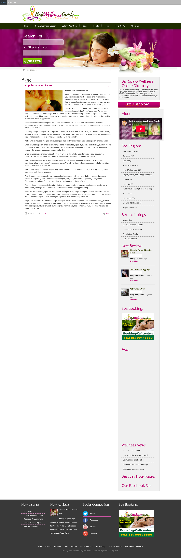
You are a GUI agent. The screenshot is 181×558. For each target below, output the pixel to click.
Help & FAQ (120, 26)
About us (139, 546)
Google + (93, 533)
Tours (106, 26)
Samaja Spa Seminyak (131, 234)
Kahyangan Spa (137, 289)
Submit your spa (86, 546)
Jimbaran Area (128, 165)
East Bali (126, 161)
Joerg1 (44, 213)
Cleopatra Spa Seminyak (132, 229)
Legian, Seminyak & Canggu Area (136, 175)
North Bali (127, 184)
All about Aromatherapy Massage (135, 465)
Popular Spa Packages (38, 85)
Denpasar (127, 156)
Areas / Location (44, 546)
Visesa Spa (127, 220)
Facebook (94, 520)
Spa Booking (100, 546)
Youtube (93, 527)
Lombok (126, 180)
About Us (135, 26)
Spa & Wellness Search (45, 26)
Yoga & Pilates (128, 208)
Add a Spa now (137, 104)
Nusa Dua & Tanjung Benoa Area (135, 189)
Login (66, 546)
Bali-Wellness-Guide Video (133, 460)
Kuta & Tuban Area (130, 170)
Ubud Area (127, 198)
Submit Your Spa (69, 26)
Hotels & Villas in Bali (75, 551)
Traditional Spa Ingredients (133, 469)
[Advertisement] (126, 13)
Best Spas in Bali (129, 151)
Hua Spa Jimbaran (130, 239)
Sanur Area (127, 194)
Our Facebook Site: (137, 485)
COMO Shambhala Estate (133, 225)
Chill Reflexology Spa (140, 269)
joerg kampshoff (137, 275)
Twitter (92, 513)
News (84, 26)
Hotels (96, 26)
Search (34, 61)
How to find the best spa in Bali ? (135, 455)
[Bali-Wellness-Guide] (24, 70)
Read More (134, 261)
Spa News (57, 546)
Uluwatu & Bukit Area (131, 203)
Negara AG (114, 551)
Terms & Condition (115, 546)
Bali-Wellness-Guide (55, 13)
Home (27, 26)
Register (74, 546)
